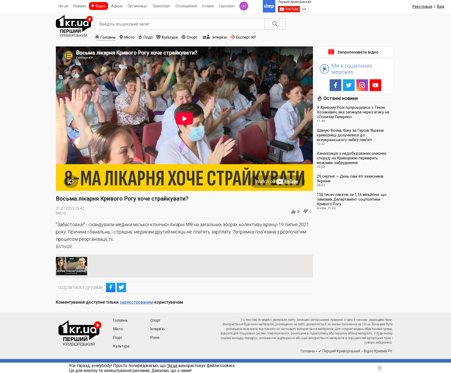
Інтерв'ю (219, 37)
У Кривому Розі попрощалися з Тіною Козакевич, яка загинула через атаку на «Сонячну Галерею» (353, 112)
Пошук (275, 24)
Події (148, 37)
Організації (137, 6)
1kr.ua (63, 6)
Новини (79, 6)
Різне (154, 337)
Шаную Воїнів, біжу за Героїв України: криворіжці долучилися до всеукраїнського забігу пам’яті (350, 135)
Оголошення (186, 6)
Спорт (192, 37)
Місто (129, 37)
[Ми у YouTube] (375, 85)
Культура (170, 37)
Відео (100, 6)
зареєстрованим (136, 302)
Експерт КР (246, 37)
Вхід (440, 6)
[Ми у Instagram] (362, 85)
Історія (208, 6)
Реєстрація (422, 6)
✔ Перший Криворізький (339, 351)
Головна (107, 37)
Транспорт (161, 6)
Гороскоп (227, 6)
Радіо (243, 6)
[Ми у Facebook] (335, 85)
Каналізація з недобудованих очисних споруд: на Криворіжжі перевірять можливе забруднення (351, 158)
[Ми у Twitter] (349, 85)
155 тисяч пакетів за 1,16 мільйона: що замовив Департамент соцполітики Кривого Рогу (352, 199)
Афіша (116, 6)
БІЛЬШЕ (64, 246)
